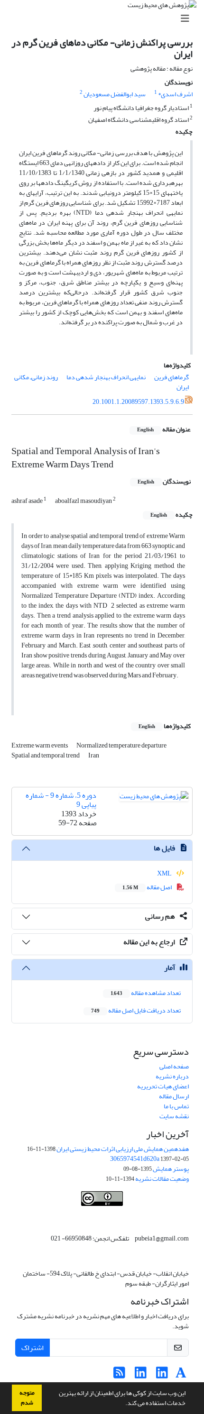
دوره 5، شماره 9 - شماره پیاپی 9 (61, 800)
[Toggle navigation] (104, 19)
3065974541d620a (134, 1158)
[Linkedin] (162, 1375)
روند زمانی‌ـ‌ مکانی (36, 377)
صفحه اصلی (174, 1066)
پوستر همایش (171, 1168)
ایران (182, 387)
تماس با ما (176, 1106)
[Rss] (119, 1375)
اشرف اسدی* (175, 94)
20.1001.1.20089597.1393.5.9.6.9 (138, 401)
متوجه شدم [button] (27, 1397)
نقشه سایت (174, 1116)
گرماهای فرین (171, 377)
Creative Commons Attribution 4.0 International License (130, 1215)
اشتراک (32, 1348)
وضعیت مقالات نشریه (162, 1178)
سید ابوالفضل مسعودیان (114, 94)
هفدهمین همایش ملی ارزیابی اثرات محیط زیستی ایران (122, 1148)
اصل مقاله (147, 887)
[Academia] (181, 1375)
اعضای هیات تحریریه (163, 1086)
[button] (122, 1404)
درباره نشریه (172, 1076)
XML (165, 873)
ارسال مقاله (174, 1096)
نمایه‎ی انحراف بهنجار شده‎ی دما (106, 377)
